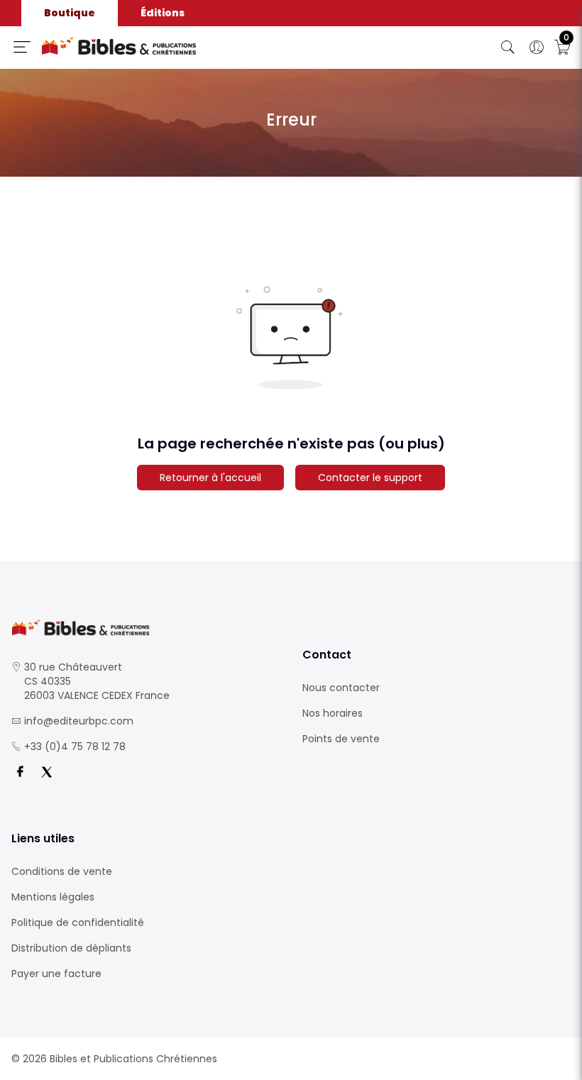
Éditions (163, 13)
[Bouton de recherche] (508, 47)
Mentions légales (52, 897)
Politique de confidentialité (77, 922)
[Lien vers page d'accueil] (173, 46)
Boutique (69, 13)
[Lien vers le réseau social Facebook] (19, 772)
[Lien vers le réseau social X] (47, 772)
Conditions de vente (61, 871)
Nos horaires (332, 713)
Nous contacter (341, 687)
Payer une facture (56, 973)
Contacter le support (370, 477)
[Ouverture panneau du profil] (536, 47)
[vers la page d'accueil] (145, 627)
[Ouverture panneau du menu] (22, 46)
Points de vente (341, 739)
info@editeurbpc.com (78, 721)
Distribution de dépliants (71, 948)
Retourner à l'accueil (210, 477)
